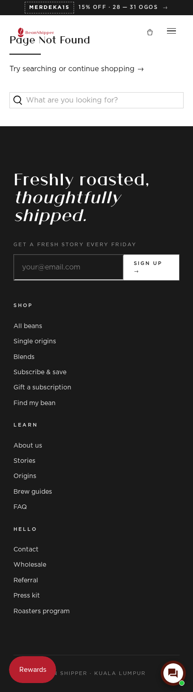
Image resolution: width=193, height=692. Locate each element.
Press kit (26, 596)
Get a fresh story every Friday (75, 244)
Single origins (34, 341)
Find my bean (34, 403)
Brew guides (32, 492)
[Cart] (150, 33)
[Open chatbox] (173, 673)
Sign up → (148, 267)
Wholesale (29, 565)
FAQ (20, 507)
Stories (24, 461)
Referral (25, 580)
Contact (26, 550)
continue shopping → (106, 69)
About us (27, 446)
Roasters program (41, 611)
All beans (27, 326)
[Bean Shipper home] (35, 32)
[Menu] (171, 33)
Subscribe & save (39, 372)
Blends (24, 357)
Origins (24, 476)
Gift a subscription (42, 387)
